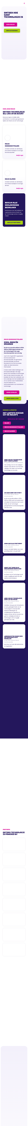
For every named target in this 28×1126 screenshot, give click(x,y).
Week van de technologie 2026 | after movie (13, 599)
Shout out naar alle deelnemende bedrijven (12, 568)
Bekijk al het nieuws (16, 419)
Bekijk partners (13, 222)
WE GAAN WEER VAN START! (13, 493)
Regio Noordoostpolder (14, 427)
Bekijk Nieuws (12, 30)
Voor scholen (11, 392)
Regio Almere (10, 431)
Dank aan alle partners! (13, 543)
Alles (7, 423)
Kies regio (10, 24)
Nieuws (13, 462)
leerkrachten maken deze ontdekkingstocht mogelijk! (13, 637)
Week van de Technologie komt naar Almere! (13, 460)
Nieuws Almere (19, 462)
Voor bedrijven (12, 398)
